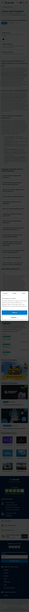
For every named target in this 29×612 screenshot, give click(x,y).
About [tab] (23, 293)
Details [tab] (14, 293)
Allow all (14, 312)
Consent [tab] (5, 293)
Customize (14, 317)
